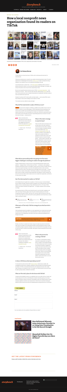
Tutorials (16, 9)
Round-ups (33, 9)
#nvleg (30, 242)
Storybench (33, 4)
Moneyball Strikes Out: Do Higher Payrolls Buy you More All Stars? (43, 336)
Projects (39, 9)
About (44, 9)
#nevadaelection (22, 125)
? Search (51, 9)
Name (15, 299)
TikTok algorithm (35, 84)
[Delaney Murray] (17, 71)
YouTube (46, 131)
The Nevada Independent (42, 90)
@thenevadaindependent (23, 117)
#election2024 (27, 125)
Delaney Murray (26, 71)
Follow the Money (34, 263)
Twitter (46, 129)
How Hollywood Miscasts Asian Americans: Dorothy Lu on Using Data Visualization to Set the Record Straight (43, 324)
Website (16, 290)
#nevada (30, 123)
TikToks (44, 91)
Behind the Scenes (24, 9)
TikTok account (35, 80)
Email (15, 294)
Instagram (37, 131)
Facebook (41, 131)
